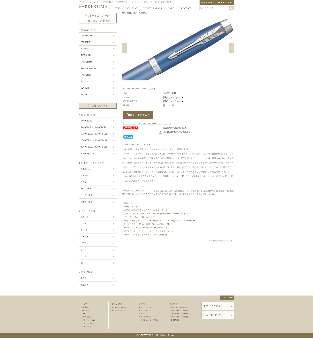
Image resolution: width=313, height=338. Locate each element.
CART (171, 8)
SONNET (85, 49)
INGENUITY (86, 55)
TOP (119, 8)
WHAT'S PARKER (153, 8)
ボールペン (85, 175)
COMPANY (132, 8)
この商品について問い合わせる (177, 132)
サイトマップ (86, 326)
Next (231, 48)
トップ (84, 304)
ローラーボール (146, 307)
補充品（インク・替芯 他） (150, 320)
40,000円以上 (174, 320)
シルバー (85, 230)
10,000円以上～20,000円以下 (180, 310)
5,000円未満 (86, 121)
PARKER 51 (86, 42)
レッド (84, 256)
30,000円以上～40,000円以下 (180, 317)
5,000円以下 (174, 304)
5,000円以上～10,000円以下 (179, 307)
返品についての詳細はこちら (176, 128)
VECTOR (85, 88)
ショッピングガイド (89, 323)
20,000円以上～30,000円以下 (180, 313)
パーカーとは (86, 310)
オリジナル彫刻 (117, 304)
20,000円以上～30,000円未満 (94, 140)
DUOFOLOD (86, 36)
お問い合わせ (86, 317)
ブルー (84, 250)
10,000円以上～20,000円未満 (94, 134)
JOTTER (84, 81)
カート (84, 313)
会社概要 (85, 307)
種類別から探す (132, 13)
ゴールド (85, 236)
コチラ (217, 241)
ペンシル (144, 313)
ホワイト (85, 217)
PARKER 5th (86, 62)
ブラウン (85, 243)
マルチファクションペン (149, 317)
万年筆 (84, 182)
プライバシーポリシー (89, 320)
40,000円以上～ (88, 153)
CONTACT (184, 8)
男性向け (85, 278)
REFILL (84, 94)
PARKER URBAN (88, 68)
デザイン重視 (86, 202)
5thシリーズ (86, 188)
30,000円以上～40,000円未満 (94, 147)
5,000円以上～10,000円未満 (93, 127)
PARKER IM (86, 75)
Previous (124, 48)
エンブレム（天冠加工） (120, 307)
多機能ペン (85, 169)
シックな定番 (86, 195)
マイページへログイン (119, 310)
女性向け (85, 285)
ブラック (85, 223)
